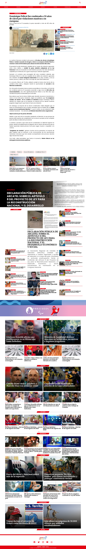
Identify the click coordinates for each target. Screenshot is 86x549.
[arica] (62, 263)
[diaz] (62, 213)
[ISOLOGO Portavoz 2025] (43, 539)
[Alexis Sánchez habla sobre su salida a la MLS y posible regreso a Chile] (8, 260)
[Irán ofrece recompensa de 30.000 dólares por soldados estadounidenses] (57, 37)
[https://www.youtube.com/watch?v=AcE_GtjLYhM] (71, 420)
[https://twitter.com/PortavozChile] (38, 542)
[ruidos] (62, 233)
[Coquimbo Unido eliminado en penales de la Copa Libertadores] (62, 273)
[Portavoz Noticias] (6, 3)
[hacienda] (8, 252)
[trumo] (57, 42)
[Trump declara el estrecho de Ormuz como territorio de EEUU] (57, 31)
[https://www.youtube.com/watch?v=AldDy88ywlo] (52, 441)
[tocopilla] (62, 292)
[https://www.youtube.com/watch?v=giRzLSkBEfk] (33, 420)
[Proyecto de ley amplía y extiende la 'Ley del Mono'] (62, 282)
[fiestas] (8, 276)
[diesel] (62, 223)
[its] (62, 243)
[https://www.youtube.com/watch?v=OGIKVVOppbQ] (52, 420)
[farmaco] (62, 253)
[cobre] (8, 284)
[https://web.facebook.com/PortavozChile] (34, 542)
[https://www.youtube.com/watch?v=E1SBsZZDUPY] (33, 441)
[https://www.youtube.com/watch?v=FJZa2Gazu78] (14, 441)
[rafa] (8, 292)
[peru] (57, 48)
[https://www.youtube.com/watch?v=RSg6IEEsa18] (14, 420)
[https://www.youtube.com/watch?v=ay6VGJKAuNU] (71, 441)
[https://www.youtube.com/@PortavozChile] (47, 542)
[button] (12, 152)
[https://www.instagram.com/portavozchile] (43, 542)
